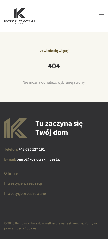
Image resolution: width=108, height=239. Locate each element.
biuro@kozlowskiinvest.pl (39, 159)
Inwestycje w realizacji (23, 183)
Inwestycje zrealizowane (25, 193)
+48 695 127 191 (32, 149)
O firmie (11, 173)
